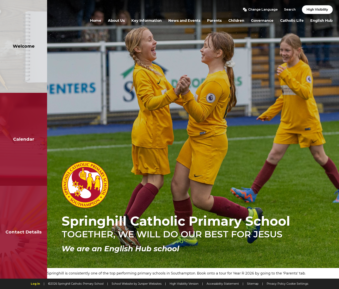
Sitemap (253, 283)
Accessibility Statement (223, 283)
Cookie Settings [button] (297, 283)
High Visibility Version (184, 283)
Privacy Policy (276, 283)
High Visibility (317, 9)
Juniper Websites (149, 283)
